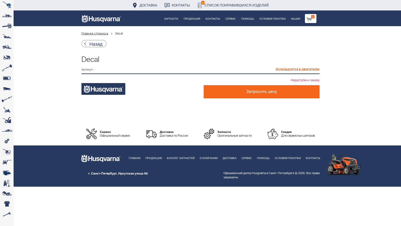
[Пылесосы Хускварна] (7, 183)
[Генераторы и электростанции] (7, 151)
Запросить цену (261, 92)
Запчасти (171, 19)
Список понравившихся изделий (235, 4)
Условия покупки (272, 19)
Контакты (181, 5)
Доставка (148, 5)
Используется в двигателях (298, 69)
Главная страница (94, 34)
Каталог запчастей (181, 158)
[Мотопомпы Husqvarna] (7, 172)
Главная (134, 158)
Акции (295, 19)
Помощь (247, 19)
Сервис (230, 19)
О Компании (209, 158)
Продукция (192, 19)
